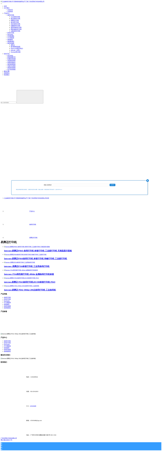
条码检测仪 (10, 41)
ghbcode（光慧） (16, 50)
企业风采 (10, 11)
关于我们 (6, 8)
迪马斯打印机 (15, 22)
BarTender (10, 34)
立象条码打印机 (15, 31)
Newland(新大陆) (16, 52)
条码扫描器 (10, 43)
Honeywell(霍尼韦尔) (17, 48)
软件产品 (6, 53)
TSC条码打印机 (15, 16)
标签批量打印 (11, 57)
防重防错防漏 (11, 58)
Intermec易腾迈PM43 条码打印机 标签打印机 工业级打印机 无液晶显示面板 (38, 251)
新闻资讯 (6, 73)
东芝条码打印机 (15, 24)
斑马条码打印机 (15, 18)
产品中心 (6, 13)
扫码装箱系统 (11, 60)
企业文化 (10, 9)
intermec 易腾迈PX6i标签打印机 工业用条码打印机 (27, 266)
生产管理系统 (11, 69)
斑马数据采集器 (15, 46)
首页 (5, 6)
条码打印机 (10, 15)
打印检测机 (10, 36)
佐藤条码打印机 (15, 25)
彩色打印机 (10, 32)
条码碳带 (10, 39)
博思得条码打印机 (16, 27)
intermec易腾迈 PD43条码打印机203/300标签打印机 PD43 (29, 282)
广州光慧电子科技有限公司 (9, 438)
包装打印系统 (11, 66)
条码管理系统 (11, 67)
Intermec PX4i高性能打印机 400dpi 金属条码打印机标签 (29, 274)
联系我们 (6, 74)
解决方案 (6, 71)
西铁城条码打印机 (16, 29)
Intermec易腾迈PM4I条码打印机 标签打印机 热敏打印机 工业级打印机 (35, 258)
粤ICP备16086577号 (6, 440)
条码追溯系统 (11, 64)
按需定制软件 (11, 62)
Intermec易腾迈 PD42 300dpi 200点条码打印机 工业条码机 (30, 290)
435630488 (33, 406)
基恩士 (13, 45)
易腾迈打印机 (15, 20)
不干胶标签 (10, 37)
